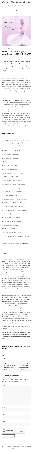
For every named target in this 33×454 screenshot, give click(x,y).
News (3, 355)
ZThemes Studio (16, 449)
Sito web (4, 421)
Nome (4, 407)
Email (3, 414)
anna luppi (5, 358)
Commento (5, 385)
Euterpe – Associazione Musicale (16, 2)
